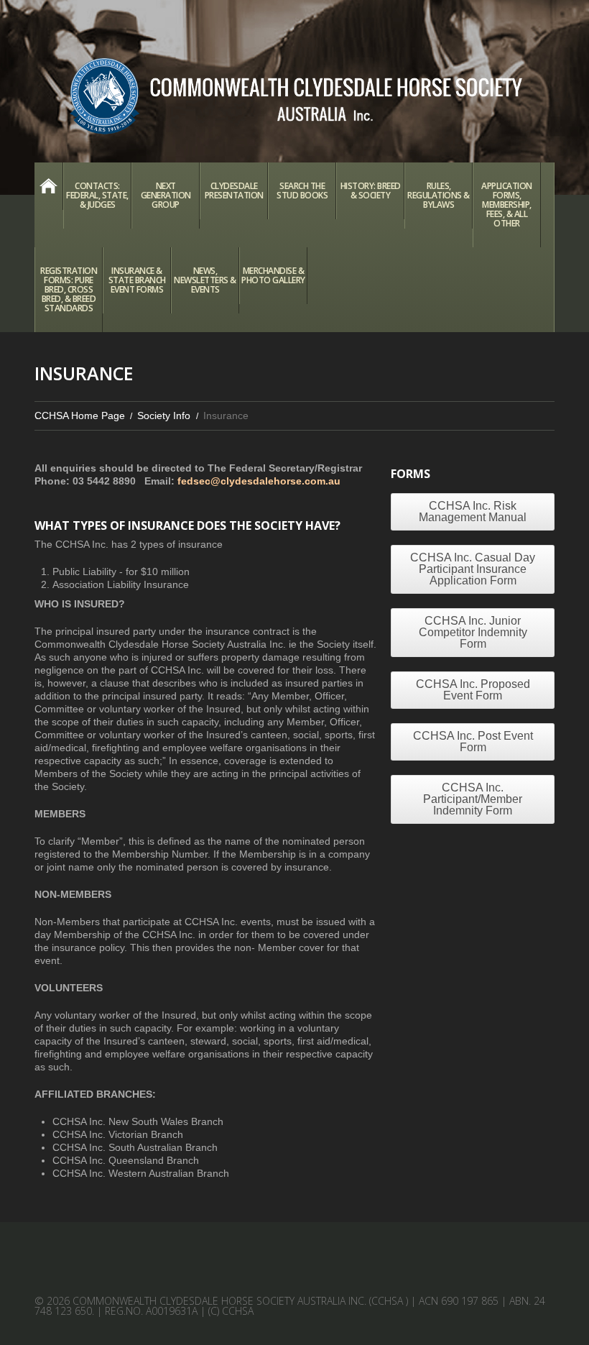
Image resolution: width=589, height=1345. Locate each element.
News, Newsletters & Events (205, 280)
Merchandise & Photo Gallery (273, 275)
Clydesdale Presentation (234, 190)
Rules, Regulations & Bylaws (438, 195)
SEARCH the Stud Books (302, 190)
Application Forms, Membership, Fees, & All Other (506, 204)
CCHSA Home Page (48, 186)
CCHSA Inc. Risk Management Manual (473, 511)
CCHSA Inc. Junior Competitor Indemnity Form (473, 632)
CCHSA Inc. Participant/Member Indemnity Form (472, 799)
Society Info (163, 415)
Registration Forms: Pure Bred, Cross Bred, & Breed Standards (68, 289)
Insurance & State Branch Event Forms (137, 280)
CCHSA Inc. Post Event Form (473, 741)
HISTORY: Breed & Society (370, 190)
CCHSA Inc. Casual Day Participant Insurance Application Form (472, 569)
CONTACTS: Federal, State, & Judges (97, 195)
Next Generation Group (166, 195)
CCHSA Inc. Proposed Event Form (473, 690)
